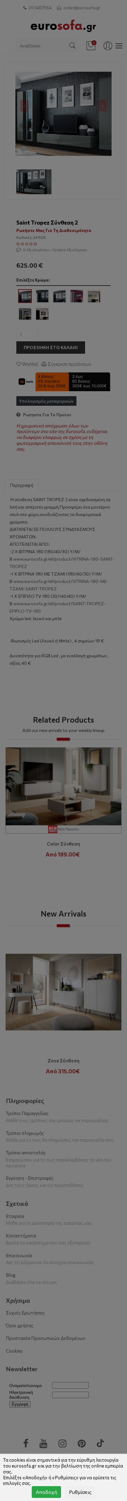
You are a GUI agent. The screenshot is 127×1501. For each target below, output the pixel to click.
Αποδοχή (46, 1492)
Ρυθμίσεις (80, 1492)
